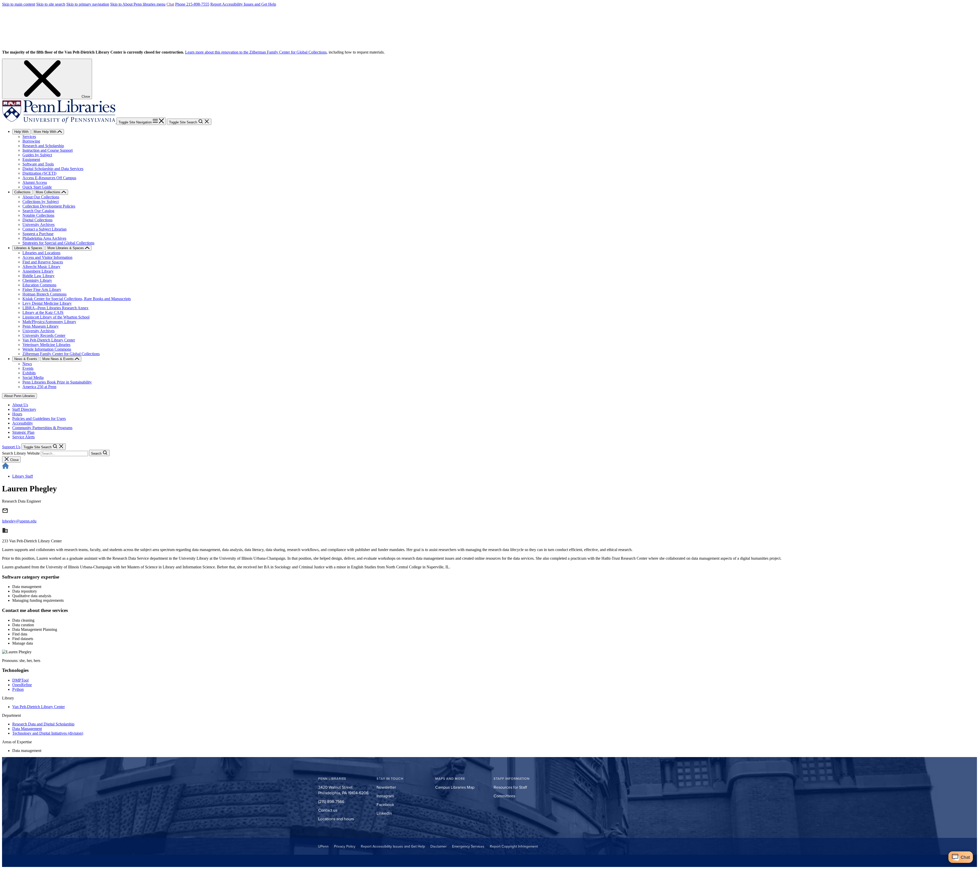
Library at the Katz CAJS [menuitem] (42, 312)
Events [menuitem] (27, 368)
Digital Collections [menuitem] (37, 220)
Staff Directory (24, 409)
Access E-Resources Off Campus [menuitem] (49, 178)
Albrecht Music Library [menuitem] (41, 266)
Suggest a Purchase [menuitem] (38, 234)
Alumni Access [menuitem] (34, 182)
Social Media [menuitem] (33, 377)
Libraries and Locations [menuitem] (41, 253)
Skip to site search (50, 4)
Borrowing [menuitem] (31, 141)
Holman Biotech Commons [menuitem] (44, 294)
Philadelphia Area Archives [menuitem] (44, 238)
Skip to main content (18, 4)
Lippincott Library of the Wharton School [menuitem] (55, 317)
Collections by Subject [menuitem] (40, 201)
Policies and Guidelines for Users (39, 418)
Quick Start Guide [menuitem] (37, 187)
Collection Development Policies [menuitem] (48, 206)
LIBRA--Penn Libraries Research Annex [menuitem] (55, 308)
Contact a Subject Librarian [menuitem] (44, 229)
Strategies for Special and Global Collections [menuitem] (58, 243)
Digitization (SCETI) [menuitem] (39, 173)
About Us (20, 405)
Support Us (11, 447)
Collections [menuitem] (22, 192)
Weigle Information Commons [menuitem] (46, 349)
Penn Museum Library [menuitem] (40, 326)
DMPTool (20, 680)
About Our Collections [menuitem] (40, 197)
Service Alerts (23, 437)
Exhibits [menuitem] (29, 373)
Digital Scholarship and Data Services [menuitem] (52, 169)
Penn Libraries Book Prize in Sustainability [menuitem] (57, 382)
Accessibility (22, 423)
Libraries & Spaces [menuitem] (28, 248)
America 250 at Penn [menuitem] (39, 387)
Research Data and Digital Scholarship (43, 724)
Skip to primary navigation (87, 4)
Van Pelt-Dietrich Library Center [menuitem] (48, 340)
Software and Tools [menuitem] (38, 164)
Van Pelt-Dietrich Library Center (38, 707)
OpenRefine (22, 685)
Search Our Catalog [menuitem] (38, 211)
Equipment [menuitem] (31, 159)
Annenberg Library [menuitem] (38, 271)
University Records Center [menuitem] (43, 335)
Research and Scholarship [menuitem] (43, 146)
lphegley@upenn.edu (19, 521)
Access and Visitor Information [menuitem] (47, 257)
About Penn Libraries (19, 396)
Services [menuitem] (29, 136)
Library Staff (22, 476)
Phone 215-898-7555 (192, 4)
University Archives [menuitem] (38, 224)
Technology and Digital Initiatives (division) (47, 733)
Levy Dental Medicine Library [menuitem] (47, 303)
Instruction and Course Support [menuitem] (47, 150)
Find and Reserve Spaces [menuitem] (42, 262)
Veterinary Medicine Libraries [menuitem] (46, 344)
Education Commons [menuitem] (39, 285)
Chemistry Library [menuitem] (37, 280)
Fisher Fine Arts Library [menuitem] (41, 289)
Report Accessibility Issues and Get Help (243, 4)
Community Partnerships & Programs (42, 428)
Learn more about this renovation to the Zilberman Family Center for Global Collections (256, 52)
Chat (170, 4)
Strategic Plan (23, 432)
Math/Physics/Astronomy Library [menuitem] (49, 322)
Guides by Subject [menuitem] (37, 155)
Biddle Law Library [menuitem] (38, 276)
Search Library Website (21, 453)
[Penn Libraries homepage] (59, 122)
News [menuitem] (27, 364)
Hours (17, 414)
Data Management (27, 728)
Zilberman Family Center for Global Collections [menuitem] (61, 354)
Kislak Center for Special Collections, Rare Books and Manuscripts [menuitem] (76, 299)
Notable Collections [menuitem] (38, 215)
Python (18, 689)
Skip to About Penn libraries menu (137, 4)
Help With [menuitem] (21, 132)
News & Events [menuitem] (25, 359)
